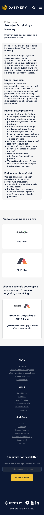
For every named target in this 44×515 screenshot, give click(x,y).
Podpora (22, 396)
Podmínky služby (22, 433)
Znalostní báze (22, 400)
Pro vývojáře (22, 410)
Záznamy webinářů (22, 403)
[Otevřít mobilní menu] (40, 8)
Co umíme (22, 366)
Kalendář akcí (22, 380)
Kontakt (22, 423)
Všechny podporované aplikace (22, 373)
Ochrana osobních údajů (22, 437)
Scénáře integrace (22, 376)
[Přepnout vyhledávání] (33, 7)
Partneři (22, 443)
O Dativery (22, 427)
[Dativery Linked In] (37, 503)
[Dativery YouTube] (32, 503)
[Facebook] (27, 503)
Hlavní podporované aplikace (22, 370)
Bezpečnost (22, 440)
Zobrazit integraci (22, 330)
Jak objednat (22, 393)
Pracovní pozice (22, 430)
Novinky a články (22, 406)
